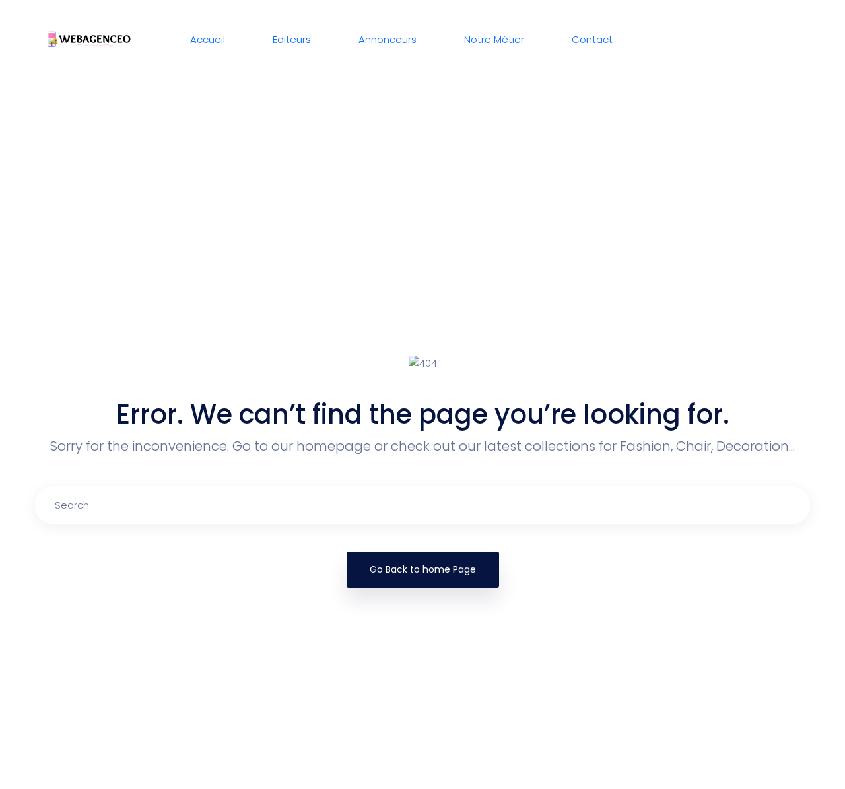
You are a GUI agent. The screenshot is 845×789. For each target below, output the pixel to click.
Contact (592, 39)
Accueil (207, 39)
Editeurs (292, 39)
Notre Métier (494, 39)
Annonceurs (387, 39)
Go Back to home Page (423, 569)
